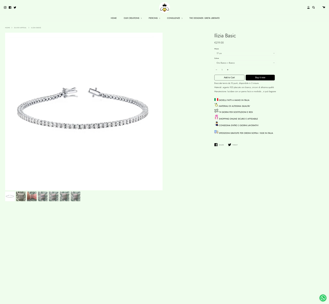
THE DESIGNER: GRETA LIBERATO (204, 18)
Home (7, 28)
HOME (114, 18)
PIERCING (153, 18)
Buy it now (260, 77)
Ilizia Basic (36, 28)
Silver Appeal (20, 28)
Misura (216, 49)
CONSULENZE (174, 18)
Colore (216, 58)
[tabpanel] (84, 111)
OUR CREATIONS (132, 18)
